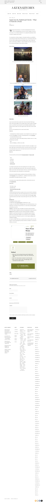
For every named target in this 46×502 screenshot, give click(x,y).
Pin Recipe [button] (28, 239)
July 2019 (36, 409)
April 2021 (36, 371)
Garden (21, 343)
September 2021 (37, 361)
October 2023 (37, 329)
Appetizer (21, 330)
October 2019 (37, 403)
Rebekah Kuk (12, 25)
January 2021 (37, 377)
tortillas (21, 365)
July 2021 (36, 365)
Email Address (11, 293)
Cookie (25, 338)
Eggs (21, 342)
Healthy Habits (22, 346)
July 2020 (36, 389)
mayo (32, 195)
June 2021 (36, 367)
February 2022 (37, 351)
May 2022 (36, 345)
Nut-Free (21, 352)
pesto (35, 195)
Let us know (22, 266)
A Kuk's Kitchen (23, 7)
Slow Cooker (22, 360)
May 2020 (36, 393)
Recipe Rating (11, 303)
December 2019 (37, 399)
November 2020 (37, 381)
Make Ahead (22, 351)
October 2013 (37, 423)
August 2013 (37, 425)
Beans (24, 330)
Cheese (25, 335)
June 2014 (36, 417)
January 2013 (37, 429)
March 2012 (36, 443)
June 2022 (36, 343)
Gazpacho (11, 208)
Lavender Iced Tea (32, 278)
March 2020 (37, 395)
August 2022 (37, 339)
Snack (24, 361)
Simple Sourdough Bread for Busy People (30, 330)
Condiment (21, 338)
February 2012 (37, 445)
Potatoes (21, 355)
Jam (20, 347)
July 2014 (36, 415)
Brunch (22, 334)
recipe (16, 135)
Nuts (24, 352)
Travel (6, 3)
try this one (33, 135)
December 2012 (37, 431)
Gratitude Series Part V (15, 278)
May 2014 (36, 419)
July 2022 (36, 341)
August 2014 (37, 413)
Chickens (22, 336)
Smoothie (21, 361)
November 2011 (37, 449)
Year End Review (22, 370)
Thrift (24, 364)
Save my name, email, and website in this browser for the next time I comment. (22, 314)
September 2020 (37, 385)
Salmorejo (11, 211)
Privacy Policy (7, 2)
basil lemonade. (13, 181)
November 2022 (37, 333)
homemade (13, 175)
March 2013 (36, 427)
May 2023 (36, 331)
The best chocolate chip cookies (15, 189)
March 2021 (36, 373)
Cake (24, 334)
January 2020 (37, 397)
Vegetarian (22, 369)
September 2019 (37, 405)
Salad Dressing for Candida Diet (8, 346)
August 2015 (37, 411)
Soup (20, 362)
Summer (21, 364)
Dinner (25, 339)
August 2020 (37, 387)
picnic (10, 17)
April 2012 (36, 441)
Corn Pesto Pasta (19, 202)
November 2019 (37, 401)
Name (10, 288)
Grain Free (23, 344)
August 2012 (37, 435)
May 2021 (36, 369)
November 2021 (37, 357)
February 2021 (37, 375)
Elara (5, 498)
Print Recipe (28, 237)
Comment (10, 305)
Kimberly (6, 349)
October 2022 (37, 335)
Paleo (20, 353)
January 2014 (37, 421)
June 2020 (36, 391)
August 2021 (37, 363)
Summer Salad (31, 154)
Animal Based (22, 329)
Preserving (21, 356)
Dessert (22, 339)
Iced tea (11, 190)
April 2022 (36, 347)
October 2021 (37, 359)
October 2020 (37, 383)
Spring (23, 363)
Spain (11, 274)
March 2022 (36, 349)
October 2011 (37, 451)
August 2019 (37, 407)
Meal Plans (19, 13)
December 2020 (37, 379)
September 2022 (37, 337)
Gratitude (22, 345)
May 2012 (36, 439)
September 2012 (37, 433)
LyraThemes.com (15, 498)
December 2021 (37, 355)
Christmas (21, 337)
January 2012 (37, 447)
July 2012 (36, 437)
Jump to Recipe (11, 46)
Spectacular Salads (25, 154)
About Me (9, 13)
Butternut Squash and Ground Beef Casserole (30, 344)
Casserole (21, 335)
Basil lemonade (12, 163)
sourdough (23, 362)
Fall (23, 342)
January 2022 (37, 353)
